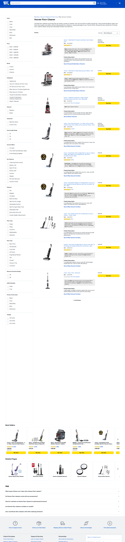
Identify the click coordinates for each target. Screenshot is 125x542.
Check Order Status (8, 539)
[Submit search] (94, 3)
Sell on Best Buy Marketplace (66, 539)
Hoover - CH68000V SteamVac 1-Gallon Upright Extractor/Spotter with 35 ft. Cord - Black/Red (76, 98)
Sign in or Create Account (94, 537)
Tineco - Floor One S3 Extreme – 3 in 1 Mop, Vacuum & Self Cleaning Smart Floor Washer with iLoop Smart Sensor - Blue (79, 124)
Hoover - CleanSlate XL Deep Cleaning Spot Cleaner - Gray (78, 70)
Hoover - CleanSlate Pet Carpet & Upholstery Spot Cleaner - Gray (79, 40)
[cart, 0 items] (120, 3)
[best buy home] (6, 3)
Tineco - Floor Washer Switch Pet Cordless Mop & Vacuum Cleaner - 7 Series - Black (78, 214)
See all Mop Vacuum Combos (72, 146)
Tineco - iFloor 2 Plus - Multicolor (72, 273)
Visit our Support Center (37, 539)
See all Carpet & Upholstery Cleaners (74, 64)
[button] (102, 3)
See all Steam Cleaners (70, 116)
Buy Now (108, 45)
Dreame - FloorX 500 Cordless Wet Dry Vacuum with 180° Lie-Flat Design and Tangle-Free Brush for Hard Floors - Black (79, 245)
